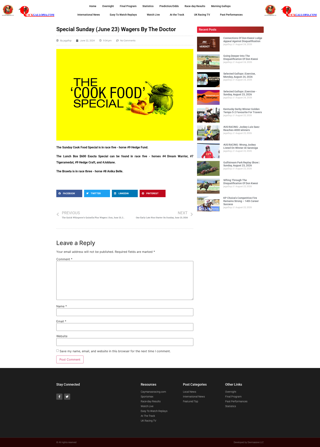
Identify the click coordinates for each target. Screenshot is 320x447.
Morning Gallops (221, 6)
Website (61, 336)
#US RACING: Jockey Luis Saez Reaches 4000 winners (241, 128)
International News (88, 14)
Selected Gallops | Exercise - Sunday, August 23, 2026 (239, 93)
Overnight (108, 6)
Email (61, 321)
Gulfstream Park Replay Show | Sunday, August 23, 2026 (241, 164)
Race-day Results (195, 6)
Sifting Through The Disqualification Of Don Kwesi (240, 182)
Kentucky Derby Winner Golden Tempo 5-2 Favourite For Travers (242, 111)
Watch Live (153, 14)
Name (61, 306)
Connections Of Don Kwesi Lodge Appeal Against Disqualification (242, 40)
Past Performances (231, 14)
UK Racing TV (202, 14)
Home (92, 6)
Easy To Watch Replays (123, 14)
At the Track (177, 14)
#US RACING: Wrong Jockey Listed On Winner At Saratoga (240, 146)
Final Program (128, 6)
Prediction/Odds (169, 6)
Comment (64, 259)
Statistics (148, 6)
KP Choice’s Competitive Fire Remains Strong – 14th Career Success (241, 201)
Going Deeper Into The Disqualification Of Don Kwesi (240, 57)
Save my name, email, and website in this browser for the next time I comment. (115, 351)
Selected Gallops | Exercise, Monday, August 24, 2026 (239, 75)
